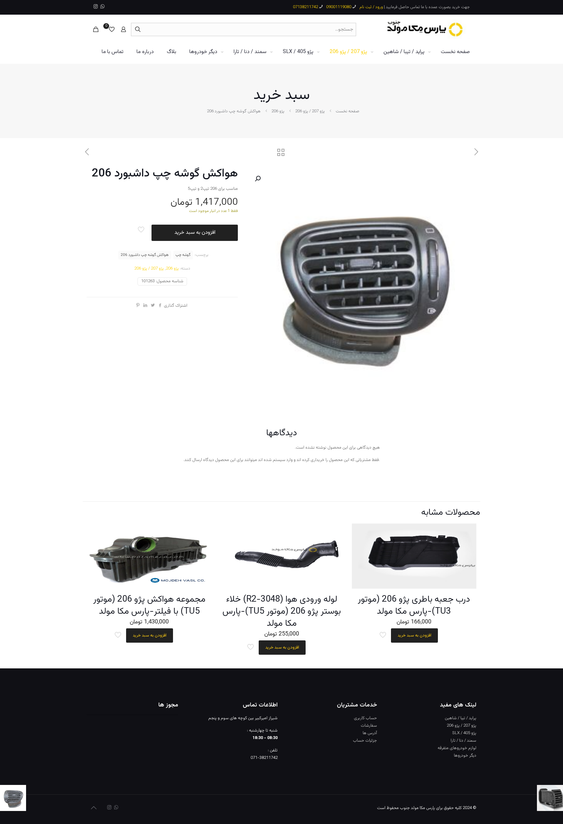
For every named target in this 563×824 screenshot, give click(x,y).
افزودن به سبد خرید (194, 233)
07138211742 (305, 7)
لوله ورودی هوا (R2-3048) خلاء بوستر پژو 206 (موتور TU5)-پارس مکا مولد (282, 612)
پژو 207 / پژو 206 (310, 111)
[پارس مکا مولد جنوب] (426, 29)
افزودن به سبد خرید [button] (414, 635)
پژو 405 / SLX (464, 733)
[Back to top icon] (93, 808)
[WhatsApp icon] (102, 7)
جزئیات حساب (365, 740)
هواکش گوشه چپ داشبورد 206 (145, 255)
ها (365, 733)
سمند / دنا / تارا (463, 740)
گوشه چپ (183, 255)
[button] (257, 178)
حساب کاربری (365, 718)
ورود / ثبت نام (371, 7)
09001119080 (338, 7)
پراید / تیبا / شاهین (460, 718)
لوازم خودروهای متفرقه (457, 748)
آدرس (372, 733)
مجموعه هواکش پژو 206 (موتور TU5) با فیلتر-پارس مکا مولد (149, 606)
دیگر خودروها (465, 755)
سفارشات (369, 725)
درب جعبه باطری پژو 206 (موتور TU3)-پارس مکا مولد (414, 606)
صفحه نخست (347, 111)
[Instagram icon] (95, 7)
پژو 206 (277, 111)
